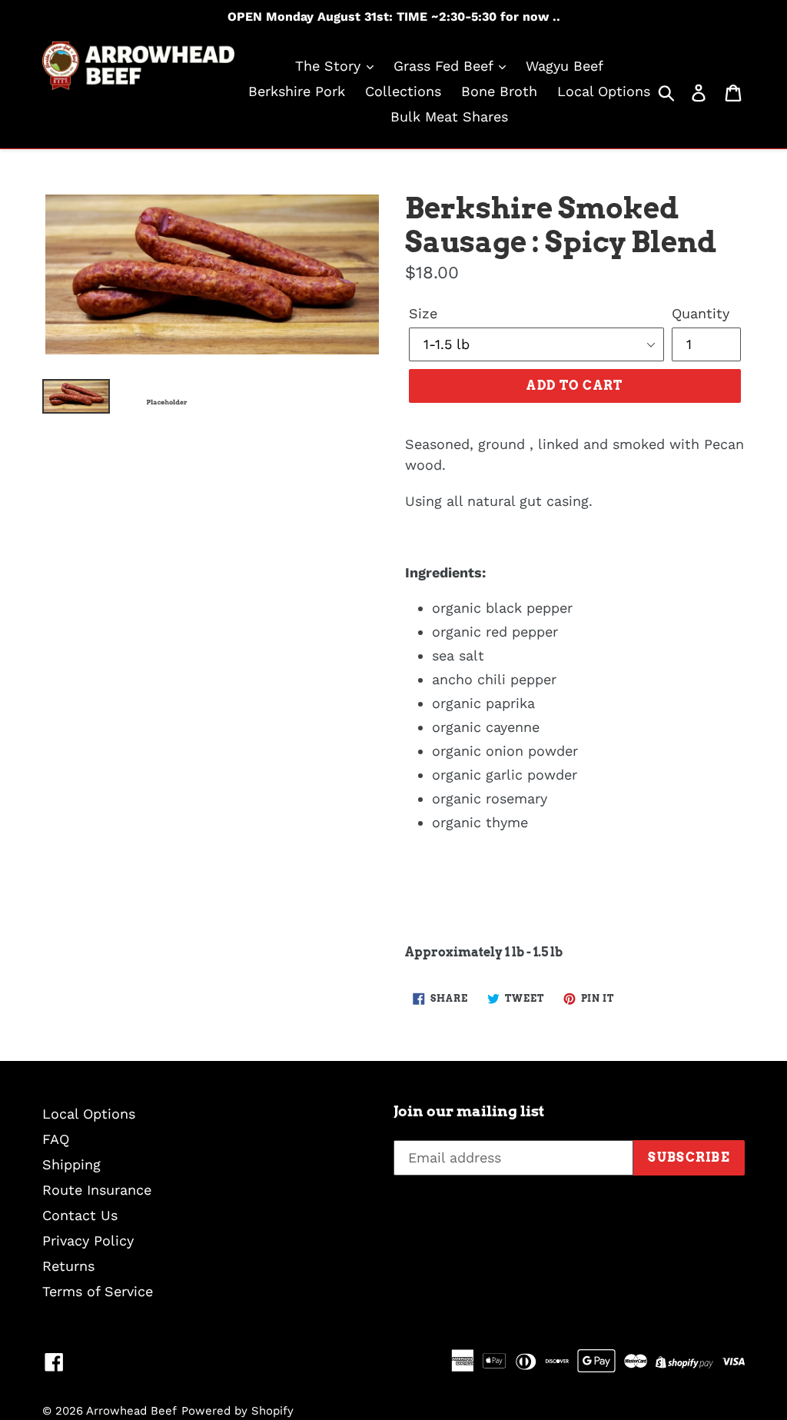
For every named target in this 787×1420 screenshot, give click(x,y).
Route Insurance (96, 1190)
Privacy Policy (88, 1240)
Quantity (700, 313)
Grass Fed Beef (445, 66)
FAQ (55, 1139)
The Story (330, 66)
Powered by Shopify (237, 1411)
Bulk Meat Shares (449, 116)
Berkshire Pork (296, 91)
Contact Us (80, 1215)
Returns (68, 1266)
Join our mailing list (469, 1111)
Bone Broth (499, 91)
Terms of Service (97, 1291)
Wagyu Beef (564, 66)
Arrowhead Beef (131, 1411)
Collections (403, 91)
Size (423, 313)
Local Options (603, 91)
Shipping (71, 1164)
